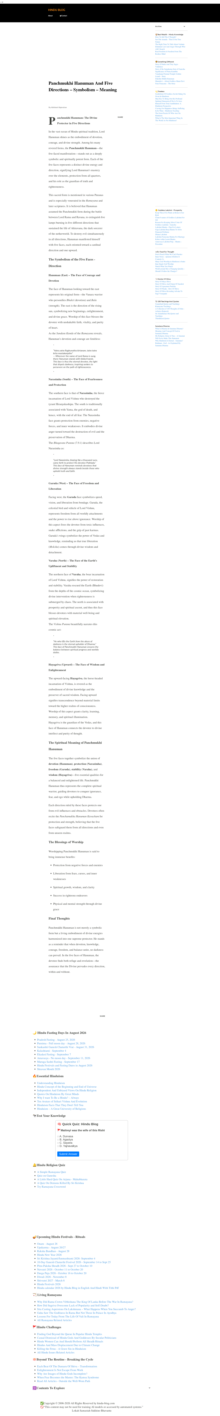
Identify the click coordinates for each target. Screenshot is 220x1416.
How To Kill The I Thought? (165, 37)
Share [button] (120, 117)
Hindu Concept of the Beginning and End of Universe (67, 1086)
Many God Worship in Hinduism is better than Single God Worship (170, 262)
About (50, 16)
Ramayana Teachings (163, 306)
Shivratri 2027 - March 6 (51, 1280)
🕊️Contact (63, 16)
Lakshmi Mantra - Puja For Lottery (168, 227)
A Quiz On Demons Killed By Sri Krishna (60, 1183)
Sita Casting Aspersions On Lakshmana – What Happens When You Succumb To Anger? (86, 1309)
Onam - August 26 (47, 1243)
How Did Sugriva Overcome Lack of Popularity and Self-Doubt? (73, 1305)
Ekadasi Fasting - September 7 (54, 1054)
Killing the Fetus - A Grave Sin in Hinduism (61, 1349)
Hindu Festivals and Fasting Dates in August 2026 (64, 1065)
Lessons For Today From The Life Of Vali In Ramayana (68, 1316)
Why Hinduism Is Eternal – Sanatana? (169, 340)
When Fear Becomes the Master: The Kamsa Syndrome (68, 1377)
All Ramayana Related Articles (54, 1320)
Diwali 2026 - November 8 (52, 1277)
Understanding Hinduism (51, 1083)
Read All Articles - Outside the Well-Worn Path (63, 1381)
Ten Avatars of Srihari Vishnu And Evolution (62, 1101)
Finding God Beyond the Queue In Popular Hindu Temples (69, 1334)
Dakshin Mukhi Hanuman (164, 78)
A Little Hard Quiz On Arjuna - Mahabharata (62, 1179)
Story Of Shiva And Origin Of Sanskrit (169, 284)
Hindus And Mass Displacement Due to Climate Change (68, 1345)
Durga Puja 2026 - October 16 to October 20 (61, 1273)
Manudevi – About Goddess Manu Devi (169, 81)
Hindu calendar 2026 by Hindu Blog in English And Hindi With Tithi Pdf (78, 1288)
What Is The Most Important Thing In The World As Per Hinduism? (169, 119)
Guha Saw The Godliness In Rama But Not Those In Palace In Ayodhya (76, 1313)
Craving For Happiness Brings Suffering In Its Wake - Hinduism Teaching (170, 109)
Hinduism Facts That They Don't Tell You (60, 1105)
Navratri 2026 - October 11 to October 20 (60, 1269)
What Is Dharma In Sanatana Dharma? (169, 328)
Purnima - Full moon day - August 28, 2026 (61, 1043)
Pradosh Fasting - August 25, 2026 (56, 1039)
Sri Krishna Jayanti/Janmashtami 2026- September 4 (66, 1258)
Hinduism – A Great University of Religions (61, 1108)
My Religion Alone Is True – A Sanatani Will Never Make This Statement (170, 337)
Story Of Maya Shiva (163, 281)
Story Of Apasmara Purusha (165, 286)
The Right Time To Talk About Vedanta (169, 44)
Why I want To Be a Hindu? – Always (58, 1097)
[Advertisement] (92, 42)
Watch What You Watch (164, 266)
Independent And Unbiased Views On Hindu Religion (66, 1090)
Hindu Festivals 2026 (49, 1284)
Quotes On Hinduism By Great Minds (58, 1094)
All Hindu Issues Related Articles (55, 1352)
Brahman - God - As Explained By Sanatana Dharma (168, 344)
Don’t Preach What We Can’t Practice (168, 254)
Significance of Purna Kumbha (166, 71)
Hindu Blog (56, 10)
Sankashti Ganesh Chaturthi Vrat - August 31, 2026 (65, 1047)
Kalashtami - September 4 (51, 1050)
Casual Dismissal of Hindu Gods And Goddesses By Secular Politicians (76, 1337)
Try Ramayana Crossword (51, 1186)
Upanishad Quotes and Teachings (167, 304)
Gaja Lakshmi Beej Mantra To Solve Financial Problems (168, 230)
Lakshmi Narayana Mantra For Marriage (170, 237)
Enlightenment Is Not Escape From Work (60, 1370)
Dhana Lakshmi (161, 234)
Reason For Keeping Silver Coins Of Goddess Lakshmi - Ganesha (168, 223)
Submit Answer (68, 1154)
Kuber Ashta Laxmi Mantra (165, 239)
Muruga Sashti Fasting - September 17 (58, 1061)
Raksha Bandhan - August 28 (53, 1251)
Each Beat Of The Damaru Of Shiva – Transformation (67, 1366)
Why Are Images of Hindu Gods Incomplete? (62, 1373)
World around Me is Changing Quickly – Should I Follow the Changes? (170, 269)
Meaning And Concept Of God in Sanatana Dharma (167, 332)
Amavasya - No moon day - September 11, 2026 (63, 1058)
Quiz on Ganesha (46, 1175)
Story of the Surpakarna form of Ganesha (170, 69)
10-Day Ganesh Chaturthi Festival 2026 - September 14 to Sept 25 (74, 1262)
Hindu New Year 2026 (49, 1255)
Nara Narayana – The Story (165, 83)
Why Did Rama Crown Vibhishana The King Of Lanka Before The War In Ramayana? (85, 1302)
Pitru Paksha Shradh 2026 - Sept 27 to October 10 (64, 1266)
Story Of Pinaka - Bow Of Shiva (167, 288)
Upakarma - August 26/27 (51, 1247)
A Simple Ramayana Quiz (51, 1172)
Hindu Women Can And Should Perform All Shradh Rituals (70, 1341)
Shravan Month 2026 (48, 1069)
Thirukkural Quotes (162, 318)
